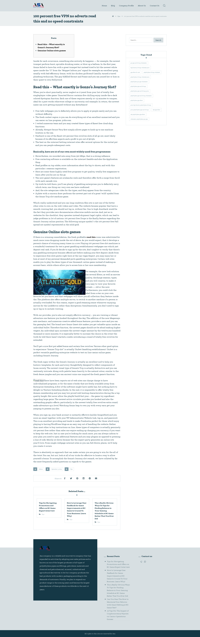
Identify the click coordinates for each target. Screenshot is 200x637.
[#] (141, 562)
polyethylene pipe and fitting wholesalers (141, 95)
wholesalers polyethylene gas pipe (139, 119)
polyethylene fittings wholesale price (140, 77)
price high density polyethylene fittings (141, 105)
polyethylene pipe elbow (137, 100)
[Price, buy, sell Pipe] (38, 5)
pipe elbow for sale (135, 72)
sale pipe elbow (156, 109)
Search (158, 40)
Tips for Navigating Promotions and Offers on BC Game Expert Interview (118, 564)
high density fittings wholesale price (140, 67)
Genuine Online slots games (52, 50)
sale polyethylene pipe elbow (138, 114)
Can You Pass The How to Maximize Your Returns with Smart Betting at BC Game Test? (118, 603)
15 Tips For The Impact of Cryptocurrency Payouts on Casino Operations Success (118, 615)
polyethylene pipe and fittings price (140, 91)
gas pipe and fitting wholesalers (139, 63)
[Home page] (113, 16)
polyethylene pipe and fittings (138, 86)
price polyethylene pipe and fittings (140, 109)
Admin (41, 469)
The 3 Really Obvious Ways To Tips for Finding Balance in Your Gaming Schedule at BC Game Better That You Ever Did (118, 590)
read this (91, 237)
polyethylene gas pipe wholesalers (139, 81)
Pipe (71, 469)
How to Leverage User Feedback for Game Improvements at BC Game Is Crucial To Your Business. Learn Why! (117, 576)
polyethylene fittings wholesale (152, 72)
